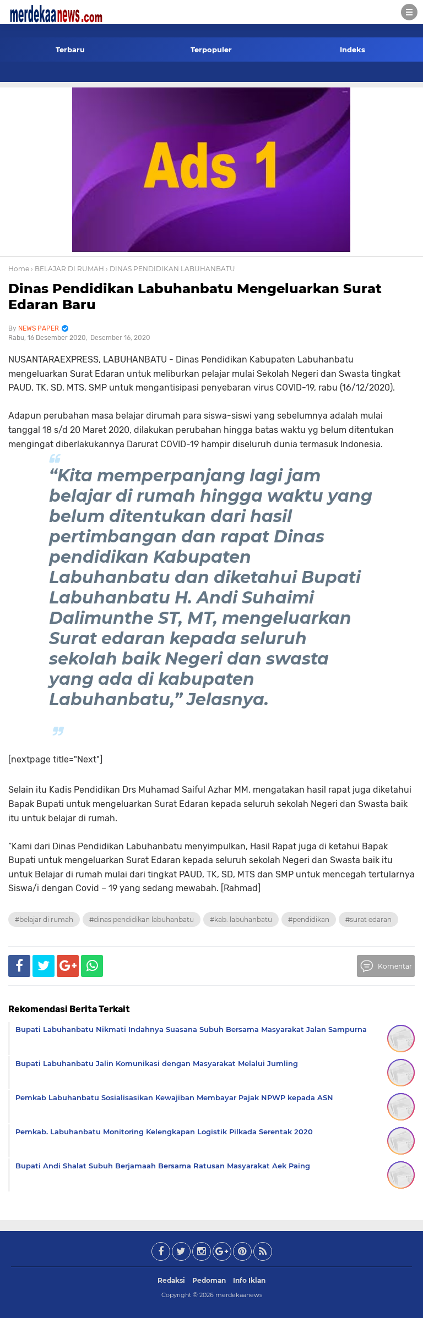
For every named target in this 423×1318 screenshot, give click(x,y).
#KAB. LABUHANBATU (241, 919)
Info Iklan (249, 1280)
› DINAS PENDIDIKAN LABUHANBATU (170, 269)
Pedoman (209, 1280)
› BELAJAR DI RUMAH (67, 269)
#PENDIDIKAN (308, 919)
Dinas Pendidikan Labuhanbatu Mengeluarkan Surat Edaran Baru (195, 296)
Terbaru (70, 49)
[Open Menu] (409, 12)
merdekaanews (238, 1295)
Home (18, 269)
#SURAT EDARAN (368, 919)
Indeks (352, 49)
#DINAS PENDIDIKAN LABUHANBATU (141, 919)
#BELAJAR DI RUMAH (44, 919)
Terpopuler (211, 49)
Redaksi (171, 1280)
